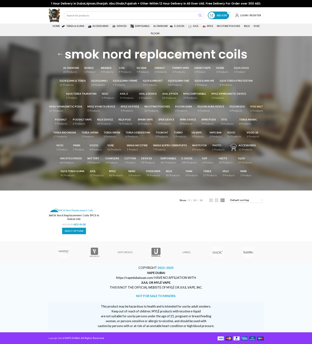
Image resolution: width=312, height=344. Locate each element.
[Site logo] (54, 15)
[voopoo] (63, 252)
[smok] (217, 252)
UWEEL (187, 252)
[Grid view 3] (216, 200)
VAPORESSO (125, 252)
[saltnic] (248, 252)
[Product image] (73, 210)
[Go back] (60, 54)
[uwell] (156, 252)
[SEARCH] (200, 15)
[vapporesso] (94, 252)
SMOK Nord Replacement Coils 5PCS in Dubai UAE (74, 217)
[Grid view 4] (222, 200)
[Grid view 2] (211, 200)
